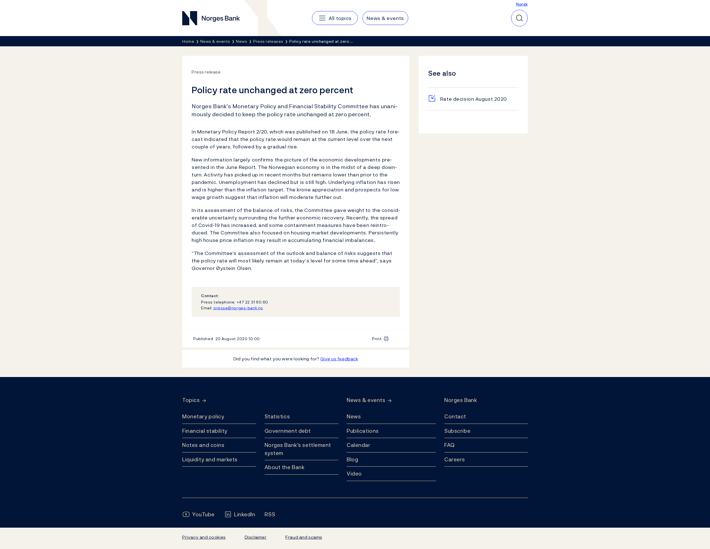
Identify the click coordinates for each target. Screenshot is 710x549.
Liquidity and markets (210, 459)
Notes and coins (203, 445)
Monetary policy (203, 416)
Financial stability (204, 431)
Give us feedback (339, 358)
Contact (455, 416)
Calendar (359, 445)
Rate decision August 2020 (473, 99)
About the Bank (285, 467)
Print (377, 338)
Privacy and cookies (204, 537)
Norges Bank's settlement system (298, 449)
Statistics (277, 416)
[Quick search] (519, 18)
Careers (454, 459)
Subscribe (457, 431)
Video (354, 473)
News (354, 416)
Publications (363, 431)
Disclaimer (256, 537)
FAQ (449, 445)
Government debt (288, 431)
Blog (352, 459)
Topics (191, 400)
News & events (366, 400)
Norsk (522, 4)
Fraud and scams (303, 537)
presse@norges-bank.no (238, 308)
